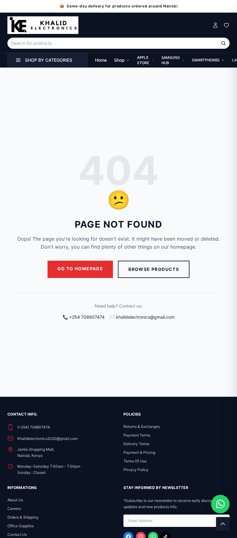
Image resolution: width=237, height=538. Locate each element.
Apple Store (143, 60)
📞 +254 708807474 (84, 317)
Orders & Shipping (22, 517)
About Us (15, 500)
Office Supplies (20, 526)
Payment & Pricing (139, 452)
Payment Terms (136, 435)
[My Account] (215, 25)
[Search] (223, 43)
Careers (14, 508)
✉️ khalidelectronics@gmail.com (142, 317)
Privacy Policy (135, 469)
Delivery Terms (136, 443)
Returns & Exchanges (141, 426)
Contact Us (17, 534)
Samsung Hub (170, 60)
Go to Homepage (80, 268)
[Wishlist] (226, 25)
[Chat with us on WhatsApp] (220, 504)
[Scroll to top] (223, 524)
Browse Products (153, 269)
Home (101, 60)
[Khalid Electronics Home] (42, 25)
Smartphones (206, 60)
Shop (119, 60)
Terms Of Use (135, 461)
